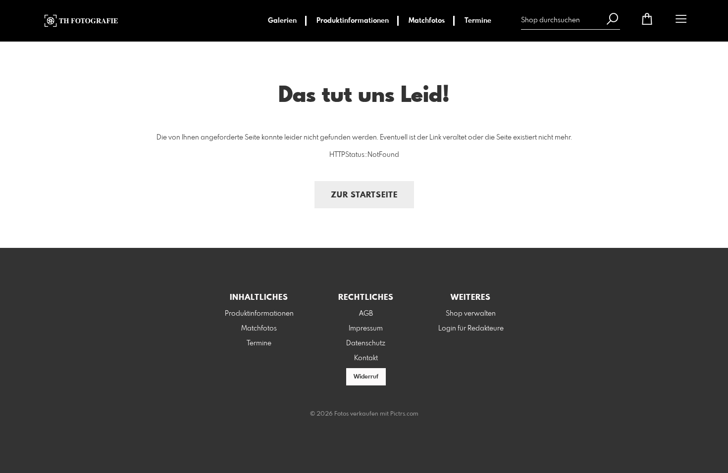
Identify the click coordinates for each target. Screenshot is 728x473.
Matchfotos (427, 20)
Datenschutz (365, 343)
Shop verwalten (471, 313)
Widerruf (366, 377)
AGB (366, 313)
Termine (478, 20)
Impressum (366, 328)
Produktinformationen (352, 20)
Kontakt (366, 358)
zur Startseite (364, 195)
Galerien (282, 20)
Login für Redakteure (471, 328)
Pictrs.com (404, 414)
